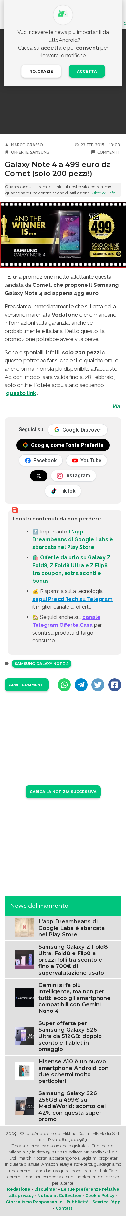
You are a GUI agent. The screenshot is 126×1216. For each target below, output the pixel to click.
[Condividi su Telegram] (81, 684)
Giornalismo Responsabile (34, 1201)
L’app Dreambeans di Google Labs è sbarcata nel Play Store (71, 928)
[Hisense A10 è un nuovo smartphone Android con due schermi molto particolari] (24, 1071)
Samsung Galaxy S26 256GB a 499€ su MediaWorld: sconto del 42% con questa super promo (72, 1106)
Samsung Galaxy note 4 (41, 663)
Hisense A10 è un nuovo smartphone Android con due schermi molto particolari (73, 1071)
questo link (21, 393)
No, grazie (41, 71)
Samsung (39, 152)
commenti (108, 152)
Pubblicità (78, 1201)
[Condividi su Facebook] (114, 684)
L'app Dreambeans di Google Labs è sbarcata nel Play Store (72, 539)
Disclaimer (45, 1189)
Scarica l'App (106, 1201)
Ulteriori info (103, 193)
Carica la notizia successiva (63, 791)
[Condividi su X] (97, 684)
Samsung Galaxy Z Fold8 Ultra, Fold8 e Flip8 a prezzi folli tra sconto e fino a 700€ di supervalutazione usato (73, 959)
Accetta (87, 71)
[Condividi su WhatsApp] (64, 684)
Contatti (65, 1208)
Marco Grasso (27, 144)
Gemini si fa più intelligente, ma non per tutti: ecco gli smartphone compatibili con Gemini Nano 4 (74, 998)
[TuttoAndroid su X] (38, 475)
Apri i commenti (27, 685)
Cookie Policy (99, 1195)
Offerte (20, 152)
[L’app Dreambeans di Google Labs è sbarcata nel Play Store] (24, 927)
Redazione (18, 1189)
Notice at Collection (59, 1195)
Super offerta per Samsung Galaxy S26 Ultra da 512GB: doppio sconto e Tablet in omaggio (70, 1036)
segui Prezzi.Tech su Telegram (72, 599)
